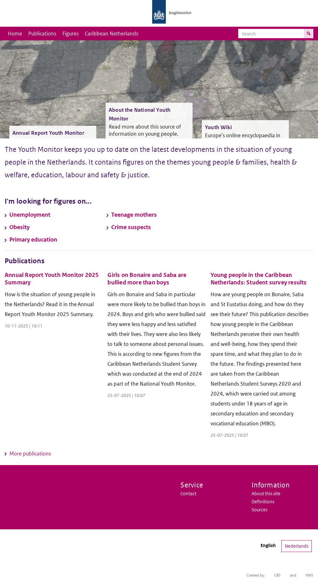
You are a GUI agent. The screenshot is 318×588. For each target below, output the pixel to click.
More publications (30, 453)
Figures (70, 33)
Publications (42, 33)
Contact (188, 493)
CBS (277, 575)
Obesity (19, 227)
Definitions (263, 501)
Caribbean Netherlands (111, 33)
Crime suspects (131, 227)
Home (15, 33)
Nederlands (296, 546)
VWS (309, 575)
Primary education (33, 239)
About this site (266, 493)
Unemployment (29, 214)
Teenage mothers (134, 214)
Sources (259, 510)
